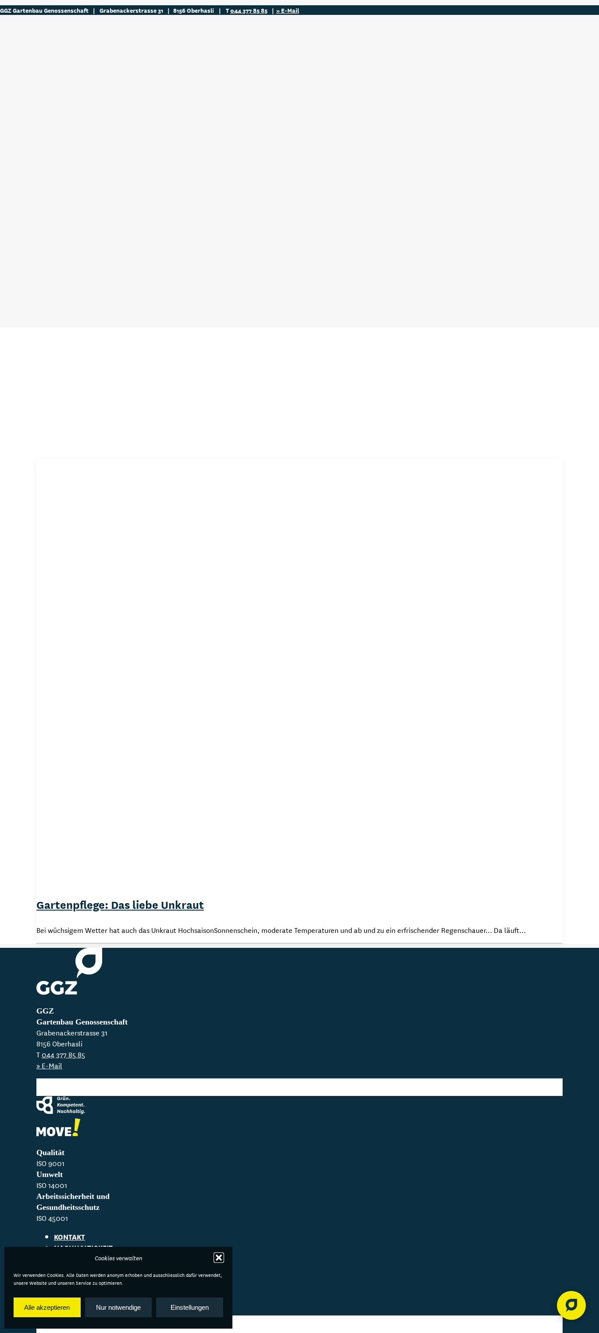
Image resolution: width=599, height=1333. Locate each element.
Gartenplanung (62, 156)
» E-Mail (287, 10)
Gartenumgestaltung (71, 145)
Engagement (56, 239)
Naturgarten (57, 167)
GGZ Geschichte (60, 250)
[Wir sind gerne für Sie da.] (571, 1305)
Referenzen (41, 189)
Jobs (27, 271)
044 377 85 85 (248, 10)
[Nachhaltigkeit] (62, 1107)
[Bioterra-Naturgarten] (58, 1128)
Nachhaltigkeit (61, 217)
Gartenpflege (58, 134)
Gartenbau (53, 123)
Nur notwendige (118, 1307)
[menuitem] (308, 96)
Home (28, 96)
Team (28, 260)
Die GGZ (32, 200)
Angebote (37, 107)
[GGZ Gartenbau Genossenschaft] (299, 53)
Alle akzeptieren (47, 1307)
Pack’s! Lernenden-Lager (76, 310)
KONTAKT (69, 1236)
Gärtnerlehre (58, 299)
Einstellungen (190, 1307)
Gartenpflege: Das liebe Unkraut (120, 904)
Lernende (37, 283)
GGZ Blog (36, 178)
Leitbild (48, 228)
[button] (218, 1257)
